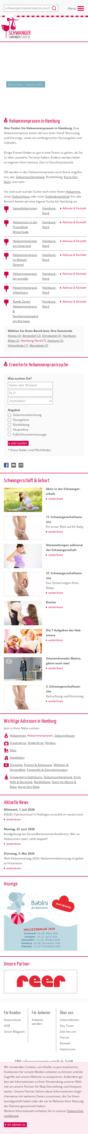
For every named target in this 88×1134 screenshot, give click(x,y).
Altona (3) (14, 336)
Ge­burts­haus (21, 196)
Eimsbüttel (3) (51, 336)
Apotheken (17, 757)
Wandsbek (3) (39, 345)
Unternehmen (69, 1020)
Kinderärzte (36, 743)
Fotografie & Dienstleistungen (47, 770)
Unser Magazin (14, 1031)
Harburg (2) (55, 341)
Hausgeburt (21, 420)
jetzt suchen (19, 443)
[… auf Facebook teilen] (6, 465)
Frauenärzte (18, 743)
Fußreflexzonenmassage (29, 434)
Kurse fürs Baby (29, 787)
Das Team (67, 1026)
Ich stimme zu (16, 1124)
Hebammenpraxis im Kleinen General (25, 260)
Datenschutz (12, 1020)
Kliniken (50, 743)
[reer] (40, 981)
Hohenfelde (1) (18, 345)
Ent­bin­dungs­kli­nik (57, 196)
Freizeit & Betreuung (38, 765)
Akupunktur (21, 429)
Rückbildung (21, 425)
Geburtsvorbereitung (27, 415)
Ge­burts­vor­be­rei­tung (30, 177)
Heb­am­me (73, 192)
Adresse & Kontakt (74, 208)
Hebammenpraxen (40, 735)
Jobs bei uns (68, 1031)
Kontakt (65, 1043)
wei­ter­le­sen (13, 819)
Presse (64, 1037)
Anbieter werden (38, 1022)
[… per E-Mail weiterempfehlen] (13, 465)
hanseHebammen (25, 208)
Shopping (16, 765)
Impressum (67, 1049)
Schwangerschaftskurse (26, 777)
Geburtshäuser (65, 735)
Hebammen (18, 735)
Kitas (13, 750)
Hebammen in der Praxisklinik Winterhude (25, 227)
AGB (7, 1026)
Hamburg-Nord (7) (33, 341)
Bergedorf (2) (31, 336)
